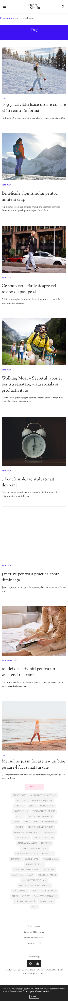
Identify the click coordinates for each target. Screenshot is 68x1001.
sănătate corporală (45, 896)
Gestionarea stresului (27, 832)
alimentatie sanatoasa (43, 795)
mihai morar (22, 837)
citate (32, 806)
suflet (26, 896)
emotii (16, 822)
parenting (47, 853)
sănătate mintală (25, 901)
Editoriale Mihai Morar (34, 932)
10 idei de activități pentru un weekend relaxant (28, 672)
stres (15, 896)
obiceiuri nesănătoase (34, 848)
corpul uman (21, 811)
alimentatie (19, 795)
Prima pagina (34, 926)
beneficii (19, 806)
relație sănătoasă (22, 875)
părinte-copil (50, 859)
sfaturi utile (20, 891)
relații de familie (47, 875)
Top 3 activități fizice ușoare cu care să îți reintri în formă (34, 108)
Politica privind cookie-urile (36, 991)
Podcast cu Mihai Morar (34, 937)
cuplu (20, 816)
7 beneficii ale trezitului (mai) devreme (28, 482)
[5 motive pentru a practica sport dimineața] (34, 536)
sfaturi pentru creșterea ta (34, 885)
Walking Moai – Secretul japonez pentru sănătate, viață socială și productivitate (32, 384)
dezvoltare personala (40, 816)
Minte (4, 185)
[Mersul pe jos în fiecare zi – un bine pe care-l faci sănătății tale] (34, 726)
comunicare (47, 806)
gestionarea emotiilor (40, 827)
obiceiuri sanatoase (27, 853)
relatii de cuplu (34, 864)
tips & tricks (46, 901)
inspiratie (49, 832)
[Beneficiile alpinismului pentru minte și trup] (34, 156)
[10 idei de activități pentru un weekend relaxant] (34, 631)
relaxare (49, 869)
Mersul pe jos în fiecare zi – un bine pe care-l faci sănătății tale (33, 764)
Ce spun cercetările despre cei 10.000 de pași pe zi (29, 289)
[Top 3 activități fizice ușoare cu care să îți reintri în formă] (34, 70)
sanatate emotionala (34, 880)
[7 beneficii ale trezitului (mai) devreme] (34, 441)
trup (34, 907)
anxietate (22, 800)
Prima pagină (7, 18)
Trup (4, 98)
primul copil (31, 859)
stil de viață (49, 891)
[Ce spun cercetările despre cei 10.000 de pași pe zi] (34, 249)
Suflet (9, 661)
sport (35, 891)
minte (37, 837)
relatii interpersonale (27, 869)
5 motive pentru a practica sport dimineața (30, 577)
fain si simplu (49, 822)
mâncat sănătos (27, 843)
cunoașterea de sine (44, 811)
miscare (48, 837)
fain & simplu (31, 822)
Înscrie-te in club (34, 943)
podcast (16, 859)
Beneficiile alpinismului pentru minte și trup (30, 196)
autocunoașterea (42, 800)
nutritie (46, 843)
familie (19, 827)
